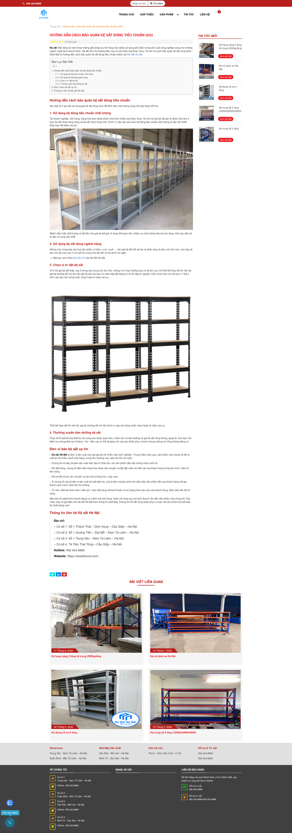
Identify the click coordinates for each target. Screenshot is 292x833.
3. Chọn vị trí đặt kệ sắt (68, 80)
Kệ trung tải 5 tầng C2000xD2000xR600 (230, 109)
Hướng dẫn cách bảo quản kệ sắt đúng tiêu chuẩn (78, 70)
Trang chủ (126, 14)
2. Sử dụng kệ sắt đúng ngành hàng (73, 77)
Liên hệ (205, 14)
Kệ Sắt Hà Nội (134, 54)
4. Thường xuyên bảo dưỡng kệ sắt (72, 83)
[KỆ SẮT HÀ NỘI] (44, 14)
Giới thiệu (147, 14)
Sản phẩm (166, 14)
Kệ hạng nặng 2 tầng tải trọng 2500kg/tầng (230, 46)
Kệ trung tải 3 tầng (229, 128)
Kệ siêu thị (79, 257)
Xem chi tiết (226, 56)
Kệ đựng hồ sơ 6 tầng (64, 732)
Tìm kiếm (157, 3)
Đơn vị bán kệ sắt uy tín (65, 87)
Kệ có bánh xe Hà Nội (163, 656)
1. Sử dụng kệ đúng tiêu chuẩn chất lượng (75, 74)
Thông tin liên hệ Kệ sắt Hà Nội (69, 90)
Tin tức (189, 14)
